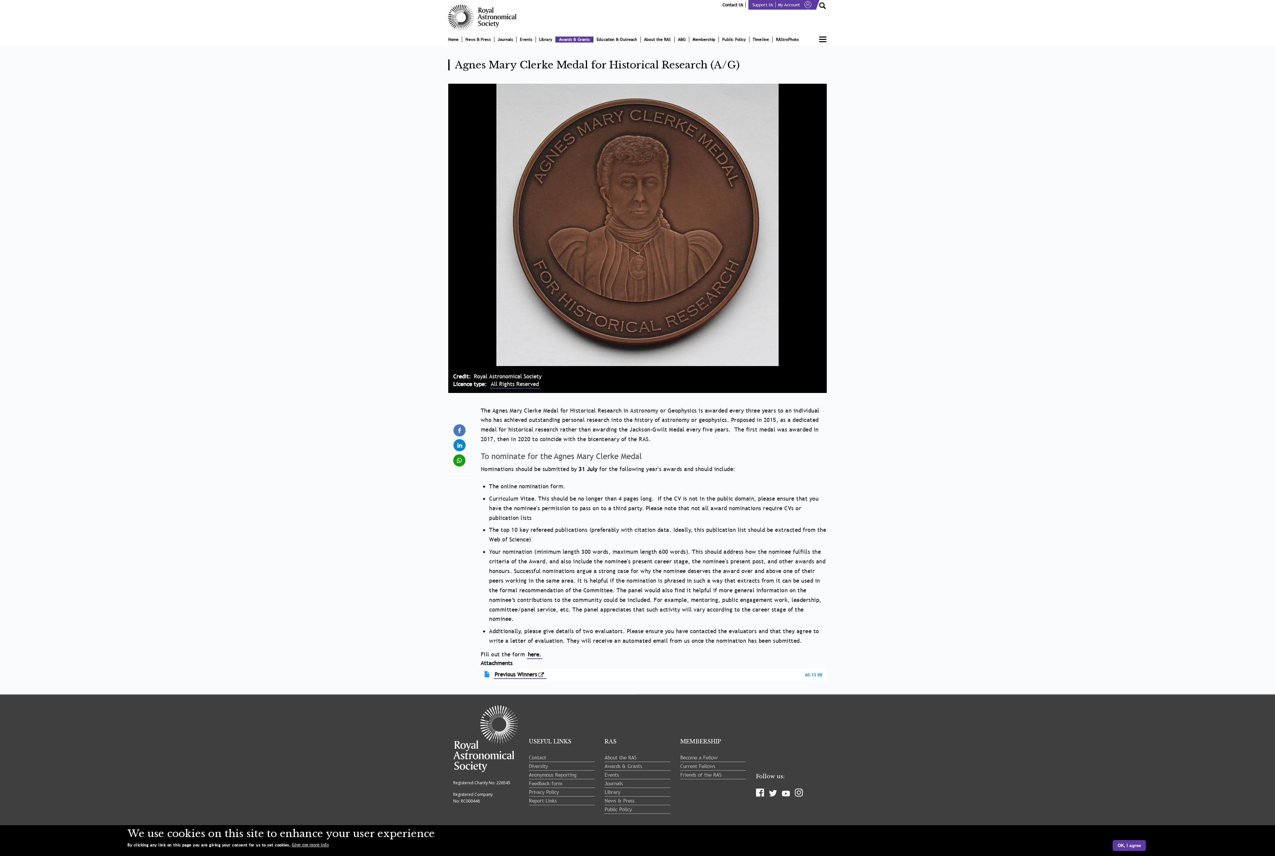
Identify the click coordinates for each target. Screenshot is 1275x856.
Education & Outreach (617, 40)
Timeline (761, 40)
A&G (682, 40)
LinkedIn (460, 442)
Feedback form (545, 783)
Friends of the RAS (701, 774)
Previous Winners (516, 674)
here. (534, 654)
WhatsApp (460, 457)
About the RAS (657, 40)
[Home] (484, 17)
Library (545, 40)
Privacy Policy (544, 792)
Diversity (538, 766)
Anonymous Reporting (553, 774)
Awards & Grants (574, 40)
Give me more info (310, 845)
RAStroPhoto (787, 40)
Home (453, 40)
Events (526, 40)
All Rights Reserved (515, 384)
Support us (762, 5)
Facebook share (460, 430)
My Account (789, 5)
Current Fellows (697, 766)
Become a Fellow (699, 757)
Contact (537, 757)
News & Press (478, 40)
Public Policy (734, 40)
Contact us (732, 5)
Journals (505, 40)
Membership (704, 40)
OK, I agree (1129, 845)
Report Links (543, 800)
